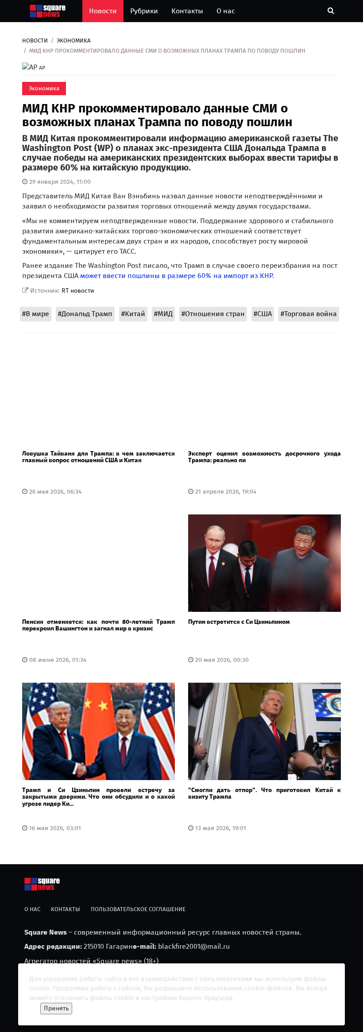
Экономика (74, 40)
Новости (103, 11)
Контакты (187, 11)
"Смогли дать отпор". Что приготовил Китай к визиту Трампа (264, 793)
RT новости (78, 290)
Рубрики (144, 11)
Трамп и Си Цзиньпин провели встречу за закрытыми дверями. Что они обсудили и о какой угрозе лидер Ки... (98, 797)
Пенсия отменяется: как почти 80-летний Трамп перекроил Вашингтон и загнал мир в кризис (98, 625)
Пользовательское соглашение (138, 909)
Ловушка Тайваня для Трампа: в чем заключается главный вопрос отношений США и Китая (98, 457)
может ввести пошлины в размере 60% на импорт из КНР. (177, 275)
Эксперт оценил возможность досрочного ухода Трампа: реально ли (264, 457)
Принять (56, 1008)
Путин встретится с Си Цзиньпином (239, 622)
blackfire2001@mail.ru (194, 946)
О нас (225, 11)
